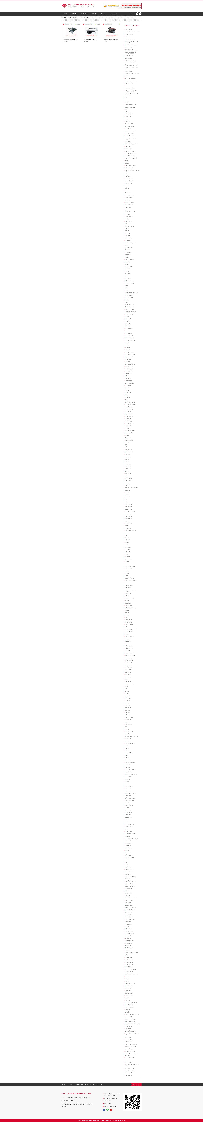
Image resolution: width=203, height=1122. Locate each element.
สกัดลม (127, 627)
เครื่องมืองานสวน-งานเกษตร (132, 45)
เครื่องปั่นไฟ (128, 466)
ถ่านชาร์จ (127, 435)
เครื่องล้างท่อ (128, 986)
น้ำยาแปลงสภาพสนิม (130, 969)
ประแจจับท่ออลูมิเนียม (130, 243)
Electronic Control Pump (132, 1024)
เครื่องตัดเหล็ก (129, 624)
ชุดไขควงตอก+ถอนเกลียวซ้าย (132, 1065)
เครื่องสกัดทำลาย (129, 800)
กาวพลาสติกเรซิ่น (129, 319)
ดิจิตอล (127, 554)
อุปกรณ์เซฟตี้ (128, 76)
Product (73, 14)
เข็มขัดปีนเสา (128, 667)
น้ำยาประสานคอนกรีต (130, 131)
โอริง (126, 576)
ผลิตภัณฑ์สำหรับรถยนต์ (131, 736)
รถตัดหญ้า (128, 457)
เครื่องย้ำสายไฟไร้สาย (130, 107)
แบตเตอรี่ (127, 712)
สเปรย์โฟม (128, 739)
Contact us (113, 14)
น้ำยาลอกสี (128, 385)
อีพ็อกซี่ (127, 610)
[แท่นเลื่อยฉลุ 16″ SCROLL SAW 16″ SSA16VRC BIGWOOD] (91, 30)
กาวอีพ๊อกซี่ (128, 142)
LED (126, 288)
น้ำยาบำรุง (128, 734)
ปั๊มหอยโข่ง (128, 464)
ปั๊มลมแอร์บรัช (128, 993)
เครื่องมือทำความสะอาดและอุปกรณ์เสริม (132, 42)
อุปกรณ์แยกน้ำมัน (130, 632)
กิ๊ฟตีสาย (127, 779)
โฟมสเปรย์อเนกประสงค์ (131, 153)
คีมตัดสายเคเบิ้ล (129, 684)
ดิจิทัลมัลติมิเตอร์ (129, 1007)
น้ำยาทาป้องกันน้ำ (129, 181)
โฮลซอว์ (127, 442)
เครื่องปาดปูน (128, 620)
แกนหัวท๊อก (128, 207)
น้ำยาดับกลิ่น (128, 421)
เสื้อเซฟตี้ (127, 808)
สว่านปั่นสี (127, 1012)
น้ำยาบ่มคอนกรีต (129, 335)
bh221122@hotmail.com (110, 1106)
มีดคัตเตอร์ (128, 219)
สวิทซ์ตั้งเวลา (128, 722)
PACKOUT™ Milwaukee (131, 1044)
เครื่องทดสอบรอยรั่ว (130, 283)
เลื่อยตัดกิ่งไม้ (128, 967)
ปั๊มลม (126, 186)
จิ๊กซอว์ (127, 679)
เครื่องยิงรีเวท (129, 848)
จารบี (126, 400)
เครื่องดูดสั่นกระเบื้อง (130, 857)
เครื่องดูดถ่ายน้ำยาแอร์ (131, 629)
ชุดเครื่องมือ (128, 991)
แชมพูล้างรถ (128, 393)
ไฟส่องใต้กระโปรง (129, 226)
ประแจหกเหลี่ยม (129, 957)
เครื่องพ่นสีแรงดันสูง (130, 530)
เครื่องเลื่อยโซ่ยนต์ (129, 281)
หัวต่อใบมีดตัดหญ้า (130, 910)
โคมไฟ (127, 228)
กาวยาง (127, 316)
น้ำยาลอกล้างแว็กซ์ (130, 364)
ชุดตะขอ (127, 573)
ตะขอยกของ (128, 1075)
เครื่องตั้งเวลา (128, 724)
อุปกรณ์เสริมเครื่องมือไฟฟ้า (132, 32)
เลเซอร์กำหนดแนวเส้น (130, 834)
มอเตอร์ (127, 998)
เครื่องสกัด (128, 789)
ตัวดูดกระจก (128, 450)
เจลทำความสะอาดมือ (130, 743)
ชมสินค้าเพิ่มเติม (137, 1084)
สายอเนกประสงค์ (129, 598)
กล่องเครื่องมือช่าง (130, 566)
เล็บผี (126, 290)
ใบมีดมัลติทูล (128, 817)
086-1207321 (107, 1101)
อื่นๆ (126, 98)
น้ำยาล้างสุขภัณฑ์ (129, 423)
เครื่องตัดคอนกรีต (130, 762)
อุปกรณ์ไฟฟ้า (128, 71)
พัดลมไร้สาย (128, 912)
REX (126, 100)
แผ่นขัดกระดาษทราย (130, 608)
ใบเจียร (127, 758)
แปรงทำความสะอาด (130, 983)
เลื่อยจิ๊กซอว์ (128, 121)
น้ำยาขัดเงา (128, 741)
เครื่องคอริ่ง (128, 815)
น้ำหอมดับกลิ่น (129, 416)
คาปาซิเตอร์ (128, 729)
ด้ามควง (127, 701)
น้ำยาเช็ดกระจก (129, 409)
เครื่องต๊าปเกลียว (129, 578)
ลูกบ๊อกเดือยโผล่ (129, 202)
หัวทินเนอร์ (128, 388)
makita (127, 109)
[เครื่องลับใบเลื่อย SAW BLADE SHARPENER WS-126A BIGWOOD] (71, 30)
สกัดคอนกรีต (128, 594)
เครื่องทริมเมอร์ (129, 827)
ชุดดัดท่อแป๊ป (128, 893)
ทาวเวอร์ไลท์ (128, 924)
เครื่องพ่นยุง (128, 791)
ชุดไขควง (127, 214)
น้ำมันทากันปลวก (129, 357)
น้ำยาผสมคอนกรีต (130, 126)
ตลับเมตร (127, 236)
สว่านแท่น (127, 955)
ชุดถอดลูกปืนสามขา (130, 1057)
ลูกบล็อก (127, 705)
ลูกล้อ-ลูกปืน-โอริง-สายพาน (132, 81)
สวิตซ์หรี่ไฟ (128, 473)
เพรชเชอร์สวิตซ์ (129, 884)
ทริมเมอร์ (127, 862)
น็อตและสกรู (128, 1029)
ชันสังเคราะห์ (128, 183)
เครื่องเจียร (128, 112)
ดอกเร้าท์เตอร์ (128, 523)
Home (65, 14)
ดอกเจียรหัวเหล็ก (129, 267)
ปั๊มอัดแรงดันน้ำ (129, 948)
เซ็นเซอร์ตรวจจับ (129, 653)
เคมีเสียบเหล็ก (128, 995)
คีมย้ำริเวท (128, 938)
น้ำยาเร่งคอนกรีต (129, 338)
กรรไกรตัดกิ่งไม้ (129, 964)
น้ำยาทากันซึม (128, 366)
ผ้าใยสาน (127, 331)
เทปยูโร (127, 748)
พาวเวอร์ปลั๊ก (128, 753)
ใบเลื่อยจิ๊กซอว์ (129, 507)
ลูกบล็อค (127, 784)
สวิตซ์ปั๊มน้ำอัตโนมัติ (130, 881)
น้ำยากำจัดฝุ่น (128, 371)
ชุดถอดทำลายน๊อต (130, 1049)
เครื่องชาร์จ (128, 715)
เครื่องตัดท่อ (128, 568)
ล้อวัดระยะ (127, 274)
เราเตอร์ (127, 981)
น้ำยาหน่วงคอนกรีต (130, 340)
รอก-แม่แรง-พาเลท (130, 63)
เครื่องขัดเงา (128, 1042)
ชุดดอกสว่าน (128, 665)
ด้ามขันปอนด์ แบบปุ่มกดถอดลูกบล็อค (132, 1054)
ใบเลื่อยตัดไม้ (128, 438)
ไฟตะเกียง (127, 231)
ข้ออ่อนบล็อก (128, 696)
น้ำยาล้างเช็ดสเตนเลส (130, 404)
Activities (94, 14)
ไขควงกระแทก (129, 931)
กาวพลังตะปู (128, 324)
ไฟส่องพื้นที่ (128, 233)
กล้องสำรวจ (128, 708)
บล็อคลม (127, 502)
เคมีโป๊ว (127, 343)
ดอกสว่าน (127, 461)
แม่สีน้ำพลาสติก (129, 381)
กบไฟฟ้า (127, 836)
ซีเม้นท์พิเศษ (128, 128)
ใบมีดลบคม (128, 255)
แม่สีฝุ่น (127, 376)
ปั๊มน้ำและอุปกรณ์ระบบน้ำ (131, 65)
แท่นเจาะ (127, 596)
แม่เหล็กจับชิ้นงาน (129, 540)
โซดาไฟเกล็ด (128, 426)
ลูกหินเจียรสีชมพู (129, 269)
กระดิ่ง (127, 483)
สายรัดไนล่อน (128, 720)
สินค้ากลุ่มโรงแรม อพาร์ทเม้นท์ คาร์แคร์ (132, 94)
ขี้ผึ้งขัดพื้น (128, 362)
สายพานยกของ (129, 514)
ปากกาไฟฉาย (128, 888)
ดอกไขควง (128, 674)
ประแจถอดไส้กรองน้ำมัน (131, 293)
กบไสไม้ (127, 495)
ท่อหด (126, 727)
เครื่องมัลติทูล (128, 796)
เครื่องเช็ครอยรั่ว (129, 636)
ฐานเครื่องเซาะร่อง (130, 511)
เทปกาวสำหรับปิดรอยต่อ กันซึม (132, 170)
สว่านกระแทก (128, 1000)
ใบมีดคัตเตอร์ (128, 221)
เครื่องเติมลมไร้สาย (130, 919)
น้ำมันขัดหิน (128, 359)
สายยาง (127, 746)
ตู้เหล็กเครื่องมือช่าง (130, 769)
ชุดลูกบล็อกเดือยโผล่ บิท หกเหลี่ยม (132, 1034)
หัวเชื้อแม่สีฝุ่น (128, 374)
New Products (79, 1084)
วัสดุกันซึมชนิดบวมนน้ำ (131, 158)
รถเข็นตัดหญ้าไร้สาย (130, 907)
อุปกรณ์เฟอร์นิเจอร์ (130, 88)
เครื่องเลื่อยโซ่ (128, 504)
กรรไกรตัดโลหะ (129, 217)
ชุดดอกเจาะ (128, 810)
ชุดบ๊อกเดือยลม (129, 297)
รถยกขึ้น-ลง (128, 516)
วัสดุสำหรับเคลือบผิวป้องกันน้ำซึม (132, 138)
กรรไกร (127, 257)
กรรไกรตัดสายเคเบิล (130, 212)
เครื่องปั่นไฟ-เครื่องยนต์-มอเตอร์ (131, 68)
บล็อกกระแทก (128, 855)
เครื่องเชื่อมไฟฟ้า (129, 195)
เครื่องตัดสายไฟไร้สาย (131, 105)
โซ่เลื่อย (127, 819)
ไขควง (127, 245)
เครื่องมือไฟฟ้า (129, 29)
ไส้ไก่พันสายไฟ (129, 717)
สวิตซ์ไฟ (127, 471)
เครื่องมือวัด (128, 36)
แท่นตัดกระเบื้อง (129, 869)
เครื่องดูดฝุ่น (128, 605)
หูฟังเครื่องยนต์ (129, 295)
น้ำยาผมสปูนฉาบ (129, 133)
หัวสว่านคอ (128, 765)
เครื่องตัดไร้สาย (129, 660)
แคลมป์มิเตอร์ (128, 1005)
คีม (126, 209)
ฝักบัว (126, 526)
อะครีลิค (127, 161)
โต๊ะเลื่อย (127, 850)
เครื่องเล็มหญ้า (129, 988)
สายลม (127, 533)
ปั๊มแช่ (126, 190)
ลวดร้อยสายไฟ (129, 900)
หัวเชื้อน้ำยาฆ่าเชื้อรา (130, 176)
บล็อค (126, 617)
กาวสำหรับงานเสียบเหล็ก (131, 144)
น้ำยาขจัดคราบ (129, 414)
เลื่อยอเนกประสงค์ (129, 259)
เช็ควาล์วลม (128, 278)
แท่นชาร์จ (127, 710)
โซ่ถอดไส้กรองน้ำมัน (130, 312)
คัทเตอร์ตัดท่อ (128, 247)
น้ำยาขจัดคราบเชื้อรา (130, 354)
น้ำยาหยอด (128, 500)
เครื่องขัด (127, 750)
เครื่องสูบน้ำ (128, 469)
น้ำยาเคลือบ (128, 350)
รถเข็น (126, 521)
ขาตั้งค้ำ (127, 542)
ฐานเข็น (127, 492)
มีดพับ (127, 264)
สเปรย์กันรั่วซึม (129, 772)
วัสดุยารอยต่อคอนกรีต (131, 165)
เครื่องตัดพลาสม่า (129, 198)
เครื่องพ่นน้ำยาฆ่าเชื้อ (130, 793)
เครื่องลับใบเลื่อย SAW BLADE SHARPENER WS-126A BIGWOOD (71, 40)
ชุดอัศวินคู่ (128, 829)
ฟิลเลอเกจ (127, 549)
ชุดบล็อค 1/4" (128, 1062)
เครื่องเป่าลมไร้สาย (130, 886)
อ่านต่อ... (65, 1106)
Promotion (84, 14)
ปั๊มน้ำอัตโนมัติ (128, 1026)
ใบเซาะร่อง (128, 767)
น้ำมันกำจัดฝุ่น (129, 369)
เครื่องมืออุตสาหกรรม (130, 60)
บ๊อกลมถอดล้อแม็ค (130, 307)
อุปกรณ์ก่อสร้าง (129, 58)
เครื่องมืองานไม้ (129, 85)
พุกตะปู (127, 860)
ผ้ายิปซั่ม (127, 345)
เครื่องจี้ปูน (128, 528)
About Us (103, 14)
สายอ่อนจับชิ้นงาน (130, 1051)
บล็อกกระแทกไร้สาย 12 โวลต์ (132, 1014)
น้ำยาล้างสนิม (128, 407)
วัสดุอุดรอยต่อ (129, 168)
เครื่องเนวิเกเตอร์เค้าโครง (131, 953)
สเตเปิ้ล (127, 564)
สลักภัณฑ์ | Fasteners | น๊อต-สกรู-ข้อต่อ (131, 90)
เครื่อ (126, 583)
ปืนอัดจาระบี (128, 538)
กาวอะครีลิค (128, 326)
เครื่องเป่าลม (128, 677)
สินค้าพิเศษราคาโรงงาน (131, 50)
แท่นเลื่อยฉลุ (128, 777)
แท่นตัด (127, 188)
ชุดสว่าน (127, 979)
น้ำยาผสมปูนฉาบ (129, 136)
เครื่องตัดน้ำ (128, 1010)
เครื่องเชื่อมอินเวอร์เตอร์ (131, 580)
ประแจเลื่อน (128, 240)
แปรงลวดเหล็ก (129, 648)
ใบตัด (126, 755)
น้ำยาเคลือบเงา (129, 179)
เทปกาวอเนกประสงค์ (130, 151)
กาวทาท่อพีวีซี (129, 328)
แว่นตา (127, 822)
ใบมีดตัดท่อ (128, 250)
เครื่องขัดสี (128, 922)
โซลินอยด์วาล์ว (129, 452)
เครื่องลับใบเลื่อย (129, 824)
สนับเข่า (127, 891)
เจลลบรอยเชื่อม (129, 972)
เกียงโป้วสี (128, 603)
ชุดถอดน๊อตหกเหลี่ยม (130, 1047)
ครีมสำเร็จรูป (128, 174)
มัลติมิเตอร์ (128, 903)
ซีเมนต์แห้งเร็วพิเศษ (130, 156)
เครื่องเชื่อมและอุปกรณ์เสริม (132, 74)
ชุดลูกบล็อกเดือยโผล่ (130, 1031)
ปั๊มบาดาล (127, 193)
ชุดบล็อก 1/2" (128, 1037)
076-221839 (114, 1098)
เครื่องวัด (127, 490)
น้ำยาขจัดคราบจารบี (130, 402)
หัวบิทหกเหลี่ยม (129, 205)
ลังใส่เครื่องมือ (129, 805)
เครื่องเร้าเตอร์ (128, 114)
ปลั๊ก (126, 447)
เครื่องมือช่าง (128, 47)
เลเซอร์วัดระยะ (128, 831)
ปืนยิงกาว (127, 557)
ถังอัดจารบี (128, 874)
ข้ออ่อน (127, 300)
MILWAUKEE (128, 1017)
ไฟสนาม (127, 926)
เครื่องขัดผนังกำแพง (130, 876)
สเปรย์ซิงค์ (128, 841)
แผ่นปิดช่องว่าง (129, 481)
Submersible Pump (130, 1022)
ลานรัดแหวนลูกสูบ (130, 314)
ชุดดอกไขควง (128, 812)
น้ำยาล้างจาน (128, 412)
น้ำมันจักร (127, 397)
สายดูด (127, 601)
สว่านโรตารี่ (128, 682)
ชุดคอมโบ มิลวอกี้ (129, 1068)
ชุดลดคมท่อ (128, 639)
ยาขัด (126, 395)
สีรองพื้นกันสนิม (129, 383)
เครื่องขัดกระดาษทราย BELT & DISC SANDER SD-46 (112, 40)
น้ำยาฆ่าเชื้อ (128, 419)
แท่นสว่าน (127, 896)
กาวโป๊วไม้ (127, 321)
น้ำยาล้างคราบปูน (129, 352)
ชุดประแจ (127, 200)
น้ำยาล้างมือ (128, 936)
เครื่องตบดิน (128, 622)
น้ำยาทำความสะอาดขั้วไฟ (131, 838)
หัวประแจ (127, 535)
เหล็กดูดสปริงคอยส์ (130, 1071)
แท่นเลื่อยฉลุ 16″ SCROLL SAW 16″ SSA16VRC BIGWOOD (92, 40)
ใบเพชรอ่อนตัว (129, 760)
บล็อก (126, 689)
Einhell (127, 102)
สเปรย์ (126, 643)
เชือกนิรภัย (128, 672)
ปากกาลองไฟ (128, 943)
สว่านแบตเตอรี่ (129, 124)
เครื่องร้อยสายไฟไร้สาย (131, 898)
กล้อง (126, 276)
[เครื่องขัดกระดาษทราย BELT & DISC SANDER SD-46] (111, 30)
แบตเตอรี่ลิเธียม (129, 433)
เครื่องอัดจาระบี (129, 962)
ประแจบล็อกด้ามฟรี (130, 941)
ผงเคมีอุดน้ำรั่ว (129, 347)
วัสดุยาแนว (128, 146)
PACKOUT (128, 945)
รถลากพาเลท (128, 519)
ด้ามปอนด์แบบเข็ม (129, 305)
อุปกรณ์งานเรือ (129, 83)
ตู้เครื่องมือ (128, 485)
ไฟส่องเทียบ (128, 915)
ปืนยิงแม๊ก (128, 879)
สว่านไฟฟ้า (128, 588)
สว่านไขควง (128, 853)
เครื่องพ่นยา (128, 698)
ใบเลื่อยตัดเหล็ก (129, 440)
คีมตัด (126, 686)
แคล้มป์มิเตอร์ (128, 867)
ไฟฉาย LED (128, 224)
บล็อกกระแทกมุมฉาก (130, 798)
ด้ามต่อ (127, 693)
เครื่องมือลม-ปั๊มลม (130, 39)
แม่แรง (127, 545)
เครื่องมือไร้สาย (129, 34)
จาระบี (126, 976)
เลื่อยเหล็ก (127, 262)
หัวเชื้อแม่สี (128, 378)
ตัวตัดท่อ (127, 571)
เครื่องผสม (128, 454)
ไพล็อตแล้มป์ (128, 478)
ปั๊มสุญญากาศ (129, 960)
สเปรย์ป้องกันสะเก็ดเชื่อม (131, 974)
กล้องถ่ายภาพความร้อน (131, 488)
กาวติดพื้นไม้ (128, 149)
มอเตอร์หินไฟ (128, 872)
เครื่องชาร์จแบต (129, 238)
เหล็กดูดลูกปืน (128, 1073)
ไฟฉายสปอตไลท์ (129, 934)
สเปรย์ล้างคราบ (129, 843)
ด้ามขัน (127, 691)
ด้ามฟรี (127, 781)
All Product (74, 18)
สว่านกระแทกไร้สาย (130, 655)
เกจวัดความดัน (129, 585)
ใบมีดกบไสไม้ (128, 509)
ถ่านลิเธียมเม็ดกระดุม (130, 431)
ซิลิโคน (127, 613)
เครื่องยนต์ (128, 117)
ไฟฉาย (127, 445)
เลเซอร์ (127, 271)
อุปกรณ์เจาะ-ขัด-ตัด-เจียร (131, 78)
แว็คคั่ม (127, 634)
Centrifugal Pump (130, 1019)
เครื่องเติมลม (128, 929)
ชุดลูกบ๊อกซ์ (128, 950)
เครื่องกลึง (128, 552)
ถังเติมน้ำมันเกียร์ (129, 905)
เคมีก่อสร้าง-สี (129, 56)
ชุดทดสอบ (128, 547)
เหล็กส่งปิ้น (128, 1060)
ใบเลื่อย (127, 615)
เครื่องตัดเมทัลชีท (129, 917)
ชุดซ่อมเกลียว (128, 559)
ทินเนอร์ (127, 390)
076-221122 (107, 1098)
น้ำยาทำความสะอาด (130, 731)
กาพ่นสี (127, 865)
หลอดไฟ (127, 286)
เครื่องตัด (127, 119)
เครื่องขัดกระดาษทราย (131, 774)
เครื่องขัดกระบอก (129, 309)
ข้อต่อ (126, 302)
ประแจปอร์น (128, 561)
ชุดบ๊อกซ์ (127, 497)
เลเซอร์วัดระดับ (129, 651)
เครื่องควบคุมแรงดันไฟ (131, 1003)
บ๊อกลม (127, 459)
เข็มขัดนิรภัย (128, 670)
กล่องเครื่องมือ (129, 786)
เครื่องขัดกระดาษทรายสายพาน (131, 590)
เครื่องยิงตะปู (128, 658)
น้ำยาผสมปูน (128, 333)
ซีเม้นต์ (127, 163)
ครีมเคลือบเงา (128, 646)
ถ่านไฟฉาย (128, 428)
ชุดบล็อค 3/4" (129, 1039)
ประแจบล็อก (128, 846)
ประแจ (126, 703)
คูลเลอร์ (127, 803)
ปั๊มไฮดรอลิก (128, 662)
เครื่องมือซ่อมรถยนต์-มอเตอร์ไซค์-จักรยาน (130, 52)
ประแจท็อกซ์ (128, 641)
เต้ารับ (126, 476)
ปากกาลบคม (128, 252)
